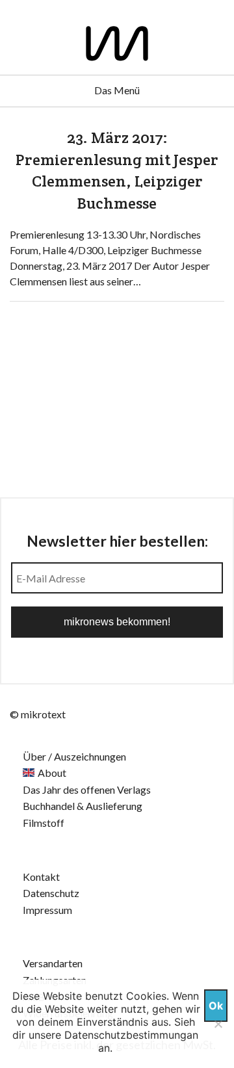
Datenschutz (51, 893)
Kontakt (41, 876)
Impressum (47, 910)
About (52, 772)
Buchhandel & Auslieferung (82, 806)
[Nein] (217, 1023)
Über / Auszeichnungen (74, 756)
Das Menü (117, 90)
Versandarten (53, 963)
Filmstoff (43, 822)
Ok (216, 1005)
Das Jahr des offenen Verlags (87, 789)
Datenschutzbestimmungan (131, 1034)
